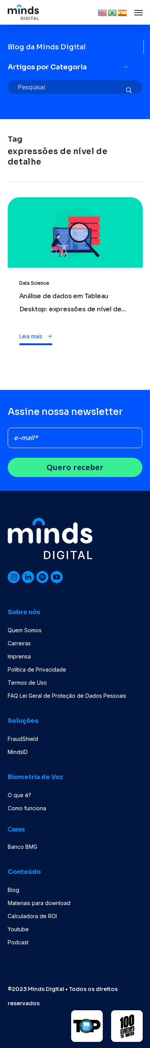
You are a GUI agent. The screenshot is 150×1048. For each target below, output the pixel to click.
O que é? (19, 795)
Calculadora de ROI (32, 916)
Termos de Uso (27, 682)
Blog (13, 890)
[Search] (129, 90)
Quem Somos (25, 630)
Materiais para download (39, 903)
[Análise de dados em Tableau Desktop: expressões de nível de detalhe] (75, 256)
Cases (16, 829)
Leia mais (31, 336)
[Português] (113, 12)
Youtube (18, 929)
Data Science (34, 283)
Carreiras (19, 643)
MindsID (18, 752)
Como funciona (27, 808)
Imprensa (19, 656)
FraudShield (23, 739)
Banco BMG (22, 846)
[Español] (123, 12)
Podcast (18, 942)
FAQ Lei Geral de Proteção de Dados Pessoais (67, 695)
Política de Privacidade (37, 669)
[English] (103, 12)
